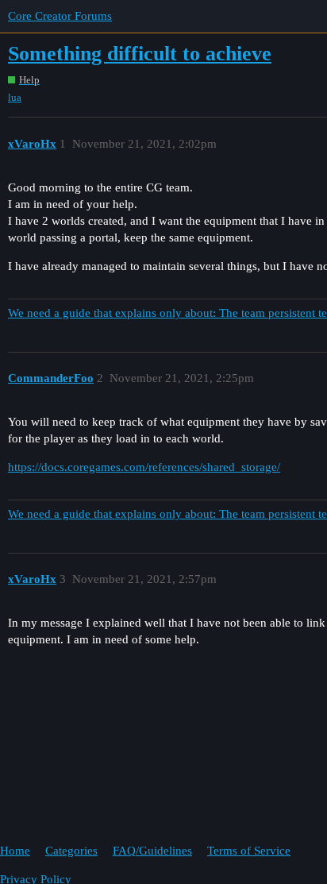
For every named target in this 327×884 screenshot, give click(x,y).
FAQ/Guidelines (152, 850)
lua (14, 97)
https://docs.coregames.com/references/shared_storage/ (144, 467)
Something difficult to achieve (139, 53)
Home (15, 850)
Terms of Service (248, 850)
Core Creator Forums (60, 16)
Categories (71, 850)
